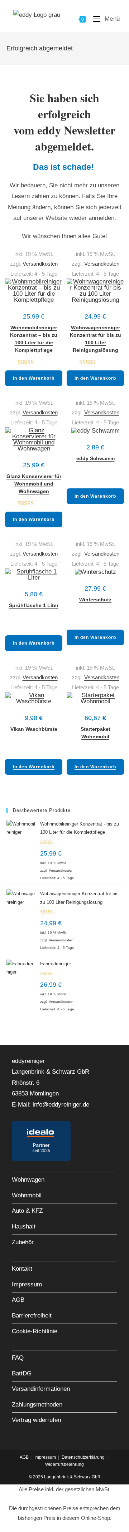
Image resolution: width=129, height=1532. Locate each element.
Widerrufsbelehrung (64, 1464)
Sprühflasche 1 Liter (33, 605)
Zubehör (23, 1242)
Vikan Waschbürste (33, 729)
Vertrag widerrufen (36, 1420)
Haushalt (23, 1226)
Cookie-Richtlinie (34, 1331)
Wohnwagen (28, 1179)
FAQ (18, 1357)
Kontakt (22, 1268)
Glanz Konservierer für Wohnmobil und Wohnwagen (33, 477)
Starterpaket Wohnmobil (95, 730)
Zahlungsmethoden (37, 1404)
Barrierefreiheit (32, 1315)
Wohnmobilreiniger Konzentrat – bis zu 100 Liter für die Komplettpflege (33, 329)
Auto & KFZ (27, 1210)
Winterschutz (95, 599)
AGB (18, 1299)
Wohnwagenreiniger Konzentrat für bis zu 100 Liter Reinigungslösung (95, 329)
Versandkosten (40, 264)
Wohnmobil (27, 1195)
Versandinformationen (41, 1388)
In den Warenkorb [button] (33, 378)
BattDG (22, 1373)
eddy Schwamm (95, 458)
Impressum (27, 1284)
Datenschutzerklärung (83, 1457)
